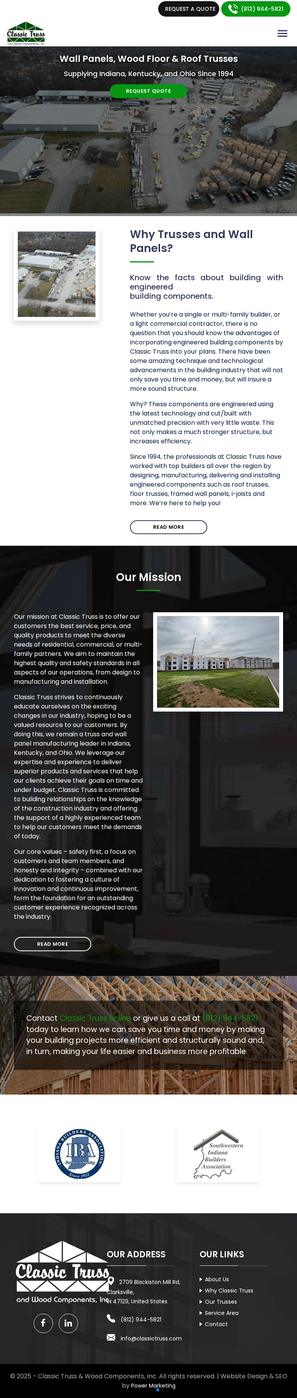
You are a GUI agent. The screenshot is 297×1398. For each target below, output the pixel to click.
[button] (139, 1389)
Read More (168, 527)
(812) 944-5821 (262, 9)
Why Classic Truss (229, 1290)
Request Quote (148, 91)
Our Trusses (221, 1302)
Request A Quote (190, 9)
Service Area (222, 1313)
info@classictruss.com (151, 1338)
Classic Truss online (95, 1018)
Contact (216, 1324)
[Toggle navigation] (282, 33)
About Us (217, 1279)
